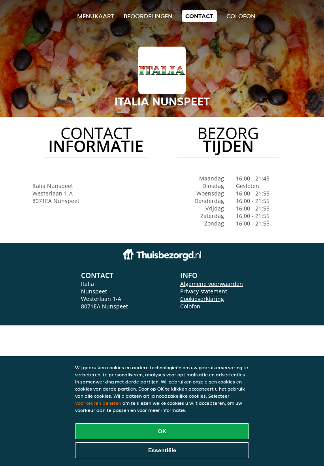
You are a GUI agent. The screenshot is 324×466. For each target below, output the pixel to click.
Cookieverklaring (202, 299)
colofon (240, 16)
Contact (199, 16)
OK (162, 431)
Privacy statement (203, 291)
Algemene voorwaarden (211, 283)
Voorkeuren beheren (98, 403)
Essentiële (162, 450)
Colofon (190, 306)
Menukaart (95, 16)
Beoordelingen (148, 16)
